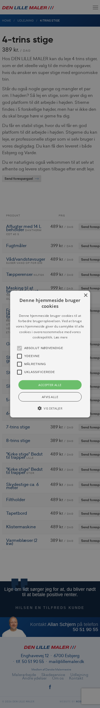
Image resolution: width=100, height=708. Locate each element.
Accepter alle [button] (49, 385)
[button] (50, 353)
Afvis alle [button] (50, 397)
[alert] (50, 354)
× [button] (85, 295)
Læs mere (60, 337)
